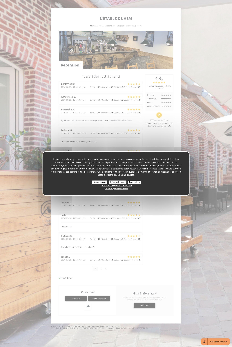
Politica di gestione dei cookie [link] (116, 189)
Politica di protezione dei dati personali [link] (117, 186)
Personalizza (134, 182)
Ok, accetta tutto (99, 182)
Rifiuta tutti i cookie (117, 182)
